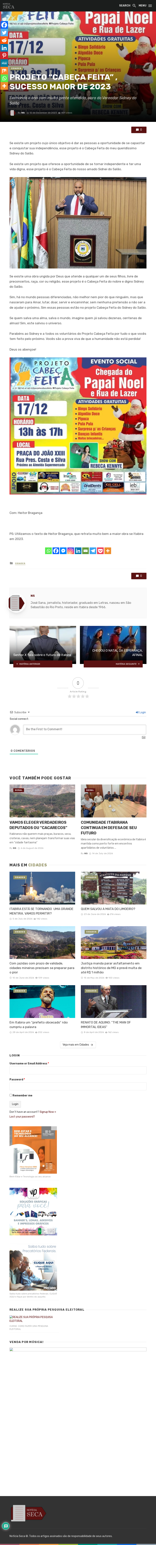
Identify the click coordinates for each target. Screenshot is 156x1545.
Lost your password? (22, 1116)
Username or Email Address (29, 1063)
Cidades (16, 68)
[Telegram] (93, 550)
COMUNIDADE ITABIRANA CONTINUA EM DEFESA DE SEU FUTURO (109, 827)
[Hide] (1, 93)
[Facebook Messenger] (63, 550)
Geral (18, 790)
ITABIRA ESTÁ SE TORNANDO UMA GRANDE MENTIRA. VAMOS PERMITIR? (41, 911)
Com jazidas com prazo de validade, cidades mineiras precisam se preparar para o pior (42, 967)
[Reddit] (4, 40)
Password (17, 1079)
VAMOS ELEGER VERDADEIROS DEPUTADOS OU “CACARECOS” (38, 825)
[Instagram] (70, 550)
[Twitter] (4, 32)
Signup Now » (48, 1112)
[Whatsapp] (48, 550)
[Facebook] (56, 550)
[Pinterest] (4, 55)
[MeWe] (4, 63)
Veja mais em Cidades (76, 1044)
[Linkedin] (78, 550)
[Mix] (4, 70)
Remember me (22, 1095)
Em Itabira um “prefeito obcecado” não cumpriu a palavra (39, 1024)
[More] (107, 550)
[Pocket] (100, 550)
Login (142, 712)
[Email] (85, 550)
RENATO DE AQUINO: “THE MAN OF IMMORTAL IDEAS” (106, 1024)
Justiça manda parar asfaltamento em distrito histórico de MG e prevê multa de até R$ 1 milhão (111, 967)
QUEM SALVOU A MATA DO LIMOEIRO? (108, 909)
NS (23, 112)
